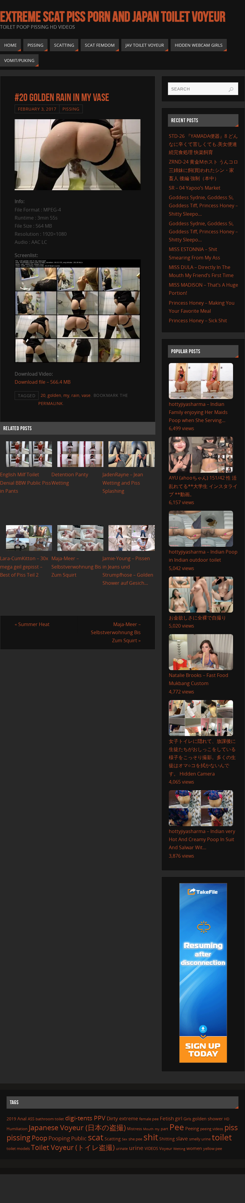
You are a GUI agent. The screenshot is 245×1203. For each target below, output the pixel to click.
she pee (135, 1139)
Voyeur (165, 1148)
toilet (222, 1137)
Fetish (167, 1118)
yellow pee (212, 1148)
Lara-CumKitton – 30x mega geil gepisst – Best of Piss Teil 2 (24, 566)
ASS (31, 1119)
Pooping (59, 1138)
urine (136, 1148)
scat (95, 1137)
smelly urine (200, 1139)
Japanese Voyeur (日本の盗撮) (77, 1127)
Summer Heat (32, 624)
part (164, 1128)
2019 (11, 1119)
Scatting (113, 1139)
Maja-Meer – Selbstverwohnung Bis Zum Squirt (76, 566)
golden (54, 395)
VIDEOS (151, 1148)
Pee (176, 1127)
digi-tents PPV (85, 1118)
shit (150, 1137)
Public (79, 1138)
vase (86, 395)
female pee (149, 1119)
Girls (187, 1119)
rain (75, 395)
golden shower (207, 1118)
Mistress (134, 1128)
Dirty (112, 1118)
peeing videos (211, 1129)
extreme (128, 1118)
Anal (22, 1119)
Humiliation (17, 1128)
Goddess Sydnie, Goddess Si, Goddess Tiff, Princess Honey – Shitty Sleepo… (203, 205)
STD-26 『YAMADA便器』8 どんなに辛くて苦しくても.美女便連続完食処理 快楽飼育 (203, 144)
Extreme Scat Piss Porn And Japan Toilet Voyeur (112, 17)
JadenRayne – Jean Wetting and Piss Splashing (122, 482)
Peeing (192, 1128)
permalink (50, 403)
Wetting (179, 1148)
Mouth (148, 1129)
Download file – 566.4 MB (43, 382)
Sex (124, 1139)
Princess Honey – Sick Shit (198, 320)
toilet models (18, 1148)
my (66, 395)
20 (43, 395)
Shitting (167, 1139)
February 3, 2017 (37, 109)
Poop (39, 1137)
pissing (18, 1137)
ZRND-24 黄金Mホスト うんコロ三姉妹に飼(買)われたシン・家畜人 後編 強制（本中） (203, 169)
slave (182, 1138)
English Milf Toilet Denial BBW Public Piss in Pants (25, 482)
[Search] (231, 90)
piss (231, 1127)
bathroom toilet (50, 1119)
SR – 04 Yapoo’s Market (194, 188)
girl (178, 1118)
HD (226, 1119)
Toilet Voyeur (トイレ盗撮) (73, 1147)
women (194, 1148)
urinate (122, 1148)
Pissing (70, 109)
